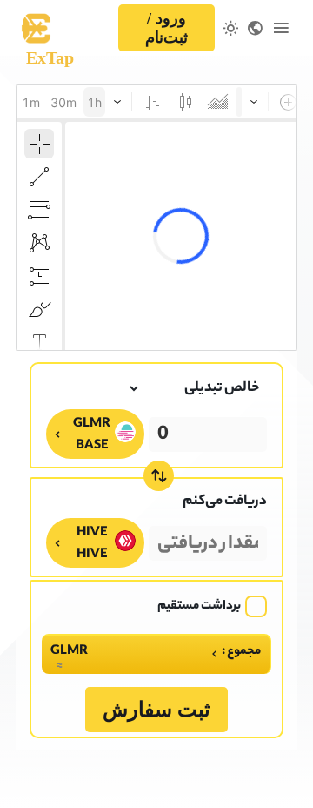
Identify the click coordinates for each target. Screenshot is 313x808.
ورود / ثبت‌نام (166, 28)
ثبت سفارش (156, 709)
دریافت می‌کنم (225, 502)
